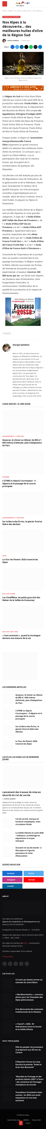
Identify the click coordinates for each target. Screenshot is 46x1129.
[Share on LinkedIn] (22, 47)
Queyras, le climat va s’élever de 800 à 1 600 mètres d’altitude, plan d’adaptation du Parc (22, 443)
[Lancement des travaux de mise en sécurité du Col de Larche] (23, 777)
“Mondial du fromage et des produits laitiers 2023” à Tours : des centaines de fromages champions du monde (29, 1080)
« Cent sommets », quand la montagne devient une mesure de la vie (21, 637)
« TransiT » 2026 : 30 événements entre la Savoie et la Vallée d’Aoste (28, 1027)
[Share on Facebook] (12, 47)
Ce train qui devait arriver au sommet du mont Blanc (29, 981)
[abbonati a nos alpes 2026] (23, 89)
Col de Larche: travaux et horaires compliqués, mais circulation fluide (27, 822)
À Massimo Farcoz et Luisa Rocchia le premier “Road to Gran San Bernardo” (28, 1064)
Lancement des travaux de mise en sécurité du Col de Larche (21, 794)
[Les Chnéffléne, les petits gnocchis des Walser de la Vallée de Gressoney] (23, 579)
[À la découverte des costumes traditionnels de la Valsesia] (7, 1013)
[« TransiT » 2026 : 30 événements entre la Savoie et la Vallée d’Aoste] (7, 1027)
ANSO (25, 943)
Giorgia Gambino (13, 40)
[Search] (43, 3)
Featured (7, 333)
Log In (28, 1123)
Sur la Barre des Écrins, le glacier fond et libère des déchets (27, 729)
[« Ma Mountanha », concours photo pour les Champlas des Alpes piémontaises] (7, 998)
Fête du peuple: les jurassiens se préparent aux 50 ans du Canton (29, 1050)
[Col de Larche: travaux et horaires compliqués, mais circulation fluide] (7, 822)
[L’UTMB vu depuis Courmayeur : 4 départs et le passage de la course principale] (23, 462)
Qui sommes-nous (13, 1120)
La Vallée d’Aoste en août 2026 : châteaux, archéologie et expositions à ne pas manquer (29, 837)
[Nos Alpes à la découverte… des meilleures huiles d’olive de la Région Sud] (23, 74)
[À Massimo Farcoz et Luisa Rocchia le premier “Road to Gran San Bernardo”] (7, 1065)
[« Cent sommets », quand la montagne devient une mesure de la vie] (23, 617)
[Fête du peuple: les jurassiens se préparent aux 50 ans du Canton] (7, 1050)
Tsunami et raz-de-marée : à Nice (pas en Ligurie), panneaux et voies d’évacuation (28, 851)
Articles (10, 11)
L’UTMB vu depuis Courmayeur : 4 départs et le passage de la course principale (19, 483)
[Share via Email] (26, 47)
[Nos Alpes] (23, 4)
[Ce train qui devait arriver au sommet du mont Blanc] (7, 983)
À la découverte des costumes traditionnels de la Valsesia (29, 1010)
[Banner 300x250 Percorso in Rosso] (23, 325)
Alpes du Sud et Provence (11, 17)
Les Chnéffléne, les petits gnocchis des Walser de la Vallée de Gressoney (21, 599)
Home (4, 11)
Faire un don (36, 1120)
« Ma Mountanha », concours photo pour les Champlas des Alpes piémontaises (29, 997)
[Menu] (4, 3)
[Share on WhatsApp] (31, 47)
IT (20, 1123)
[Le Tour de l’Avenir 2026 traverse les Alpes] (23, 541)
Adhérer (26, 1120)
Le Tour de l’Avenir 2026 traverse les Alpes (26, 742)
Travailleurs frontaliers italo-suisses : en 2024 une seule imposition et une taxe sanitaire (28, 1096)
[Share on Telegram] (40, 47)
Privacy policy (7, 956)
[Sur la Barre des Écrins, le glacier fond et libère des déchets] (23, 503)
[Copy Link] (35, 47)
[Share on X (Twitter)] (17, 47)
